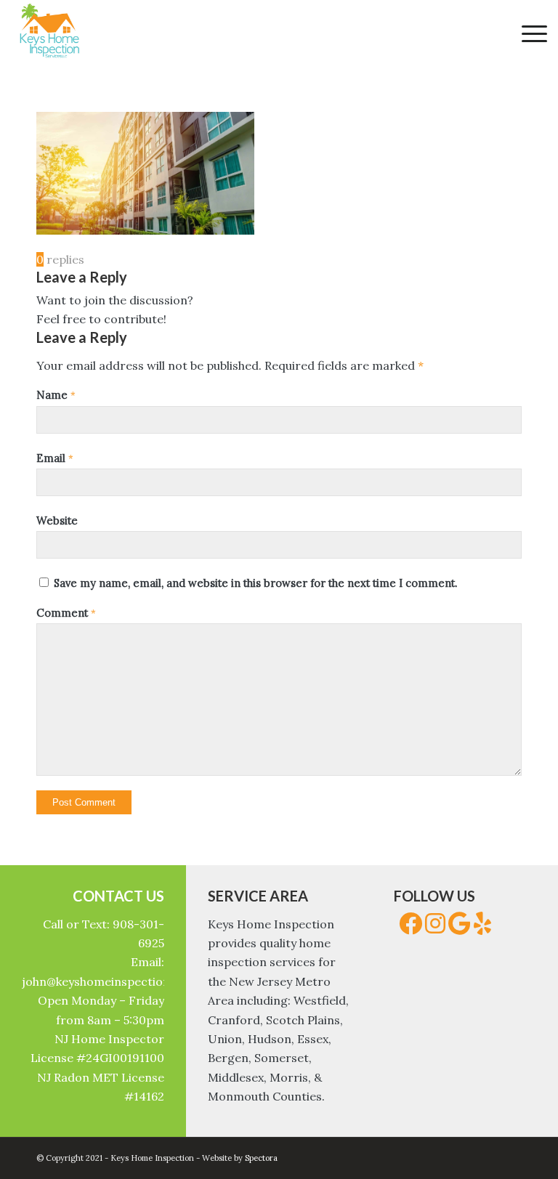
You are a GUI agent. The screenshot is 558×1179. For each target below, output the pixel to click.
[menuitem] (527, 32)
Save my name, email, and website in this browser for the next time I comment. (255, 583)
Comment (66, 613)
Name (56, 395)
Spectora (261, 1158)
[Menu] (527, 32)
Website (57, 520)
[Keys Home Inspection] (49, 32)
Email (54, 458)
